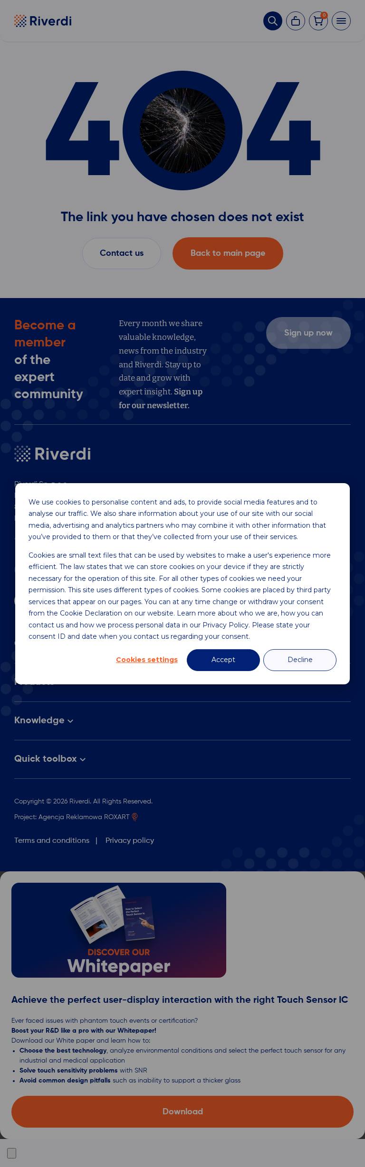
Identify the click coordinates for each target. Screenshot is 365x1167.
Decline (300, 659)
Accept (223, 659)
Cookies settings (147, 659)
